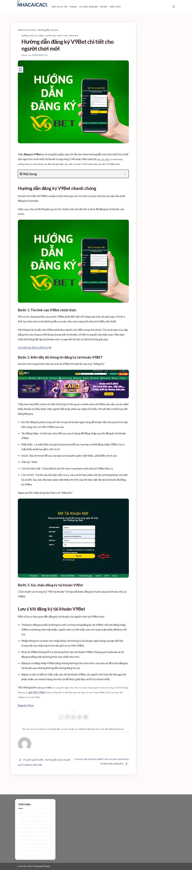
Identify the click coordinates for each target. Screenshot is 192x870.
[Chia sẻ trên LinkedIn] (85, 717)
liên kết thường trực (114, 729)
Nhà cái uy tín (59, 7)
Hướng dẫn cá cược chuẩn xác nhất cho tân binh (49, 36)
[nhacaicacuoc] (32, 6)
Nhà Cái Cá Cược (27, 29)
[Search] (173, 7)
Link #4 (47, 347)
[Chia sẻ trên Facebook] (61, 717)
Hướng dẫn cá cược (48, 29)
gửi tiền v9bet (37, 692)
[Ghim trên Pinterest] (79, 717)
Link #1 (22, 347)
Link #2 (30, 347)
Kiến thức (115, 7)
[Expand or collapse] (125, 173)
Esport (104, 7)
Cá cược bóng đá (88, 7)
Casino (73, 7)
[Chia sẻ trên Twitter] (67, 717)
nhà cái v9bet (103, 159)
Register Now (26, 705)
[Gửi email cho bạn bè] (73, 717)
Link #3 (39, 347)
